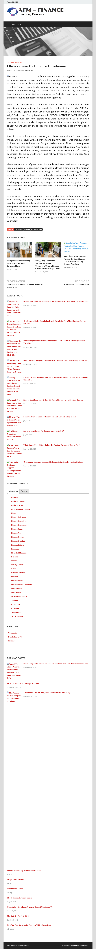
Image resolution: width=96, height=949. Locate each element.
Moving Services (17, 565)
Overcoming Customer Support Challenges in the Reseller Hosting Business (53, 462)
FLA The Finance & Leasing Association (23, 684)
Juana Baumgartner (26, 70)
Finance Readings (18, 541)
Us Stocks (15, 608)
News (13, 569)
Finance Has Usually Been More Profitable (24, 871)
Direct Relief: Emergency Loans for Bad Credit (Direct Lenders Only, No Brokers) (56, 360)
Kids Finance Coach (15, 889)
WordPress (75, 945)
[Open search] (86, 24)
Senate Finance (17, 581)
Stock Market (16, 589)
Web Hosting (16, 612)
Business (14, 497)
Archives (24, 491)
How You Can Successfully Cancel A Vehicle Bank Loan (29, 925)
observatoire (36, 229)
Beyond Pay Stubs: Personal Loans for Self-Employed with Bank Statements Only (55, 301)
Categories (13, 491)
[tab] (13, 491)
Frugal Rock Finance (15, 880)
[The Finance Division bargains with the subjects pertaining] (14, 693)
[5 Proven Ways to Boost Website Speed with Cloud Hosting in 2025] (14, 417)
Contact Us (12, 633)
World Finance (17, 616)
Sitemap (11, 641)
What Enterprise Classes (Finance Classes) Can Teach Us (29, 907)
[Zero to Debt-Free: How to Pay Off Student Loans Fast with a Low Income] (14, 400)
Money (14, 561)
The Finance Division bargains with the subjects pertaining (46, 693)
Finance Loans (17, 529)
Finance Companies (19, 525)
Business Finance (18, 501)
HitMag (86, 945)
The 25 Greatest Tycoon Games (19, 898)
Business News (17, 505)
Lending (14, 557)
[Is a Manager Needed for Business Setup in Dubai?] (14, 431)
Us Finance (15, 604)
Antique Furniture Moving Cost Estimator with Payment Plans (18, 263)
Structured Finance (19, 596)
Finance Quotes (17, 537)
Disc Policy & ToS (15, 637)
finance (27, 229)
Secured (14, 577)
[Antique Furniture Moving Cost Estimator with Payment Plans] (19, 251)
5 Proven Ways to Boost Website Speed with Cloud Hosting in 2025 (49, 417)
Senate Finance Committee (21, 585)
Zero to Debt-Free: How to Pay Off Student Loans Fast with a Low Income (53, 400)
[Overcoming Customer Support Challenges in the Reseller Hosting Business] (14, 462)
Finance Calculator (14, 62)
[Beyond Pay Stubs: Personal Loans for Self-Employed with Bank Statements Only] (14, 302)
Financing (15, 549)
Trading (14, 600)
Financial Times (17, 545)
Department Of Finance (20, 509)
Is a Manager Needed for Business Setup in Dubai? (43, 431)
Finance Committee (19, 521)
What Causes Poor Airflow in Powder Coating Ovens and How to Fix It (51, 445)
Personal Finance (18, 573)
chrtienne (19, 229)
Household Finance (18, 553)
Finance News (16, 533)
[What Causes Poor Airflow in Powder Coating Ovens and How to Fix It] (14, 445)
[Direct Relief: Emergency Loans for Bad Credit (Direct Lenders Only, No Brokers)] (14, 361)
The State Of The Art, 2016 (18, 916)
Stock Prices (16, 593)
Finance (14, 513)
